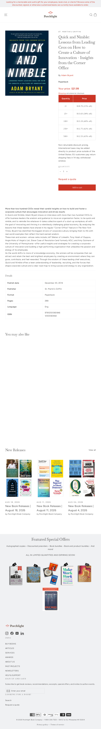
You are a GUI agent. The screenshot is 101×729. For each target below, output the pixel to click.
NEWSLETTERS (12, 671)
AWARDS (9, 657)
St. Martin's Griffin (69, 32)
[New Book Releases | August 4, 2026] (82, 478)
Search (8, 700)
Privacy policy (42, 725)
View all (92, 450)
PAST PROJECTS (12, 666)
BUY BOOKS (10, 644)
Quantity (64, 167)
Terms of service (57, 725)
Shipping (61, 93)
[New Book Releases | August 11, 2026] (50, 478)
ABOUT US (10, 662)
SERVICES (9, 653)
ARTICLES (9, 648)
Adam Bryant (67, 75)
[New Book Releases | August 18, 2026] (19, 478)
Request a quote (67, 179)
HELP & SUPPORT (13, 675)
